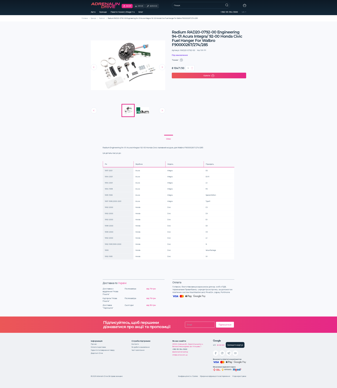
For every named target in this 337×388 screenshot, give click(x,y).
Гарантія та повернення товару (103, 350)
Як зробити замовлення (141, 347)
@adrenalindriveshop (180, 352)
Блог (141, 12)
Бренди (103, 12)
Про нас (94, 344)
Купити (207, 75)
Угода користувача (239, 376)
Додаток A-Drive (97, 353)
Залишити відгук (235, 344)
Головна (85, 18)
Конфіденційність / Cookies (188, 376)
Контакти (135, 344)
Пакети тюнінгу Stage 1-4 (123, 12)
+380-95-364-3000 (229, 12)
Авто (93, 12)
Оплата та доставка (98, 347)
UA (243, 12)
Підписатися (225, 324)
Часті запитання (138, 350)
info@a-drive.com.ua (179, 355)
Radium (102, 18)
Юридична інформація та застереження (215, 376)
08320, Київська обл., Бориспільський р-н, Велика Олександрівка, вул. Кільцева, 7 (187, 345)
